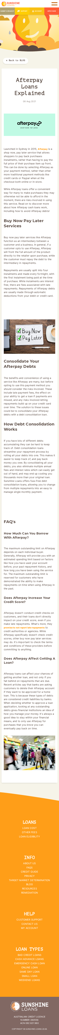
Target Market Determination (29, 880)
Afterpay (42, 149)
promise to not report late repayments (24, 627)
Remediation (29, 892)
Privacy (29, 875)
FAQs (29, 867)
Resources (29, 888)
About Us (29, 863)
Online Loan (29, 967)
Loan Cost (29, 827)
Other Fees (29, 832)
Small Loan (29, 975)
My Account (29, 928)
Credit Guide (29, 871)
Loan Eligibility (29, 836)
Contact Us (29, 923)
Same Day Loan (29, 971)
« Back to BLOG (15, 60)
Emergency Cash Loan (29, 963)
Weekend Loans (29, 980)
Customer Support (29, 919)
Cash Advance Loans (29, 959)
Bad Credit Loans (29, 954)
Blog (29, 884)
